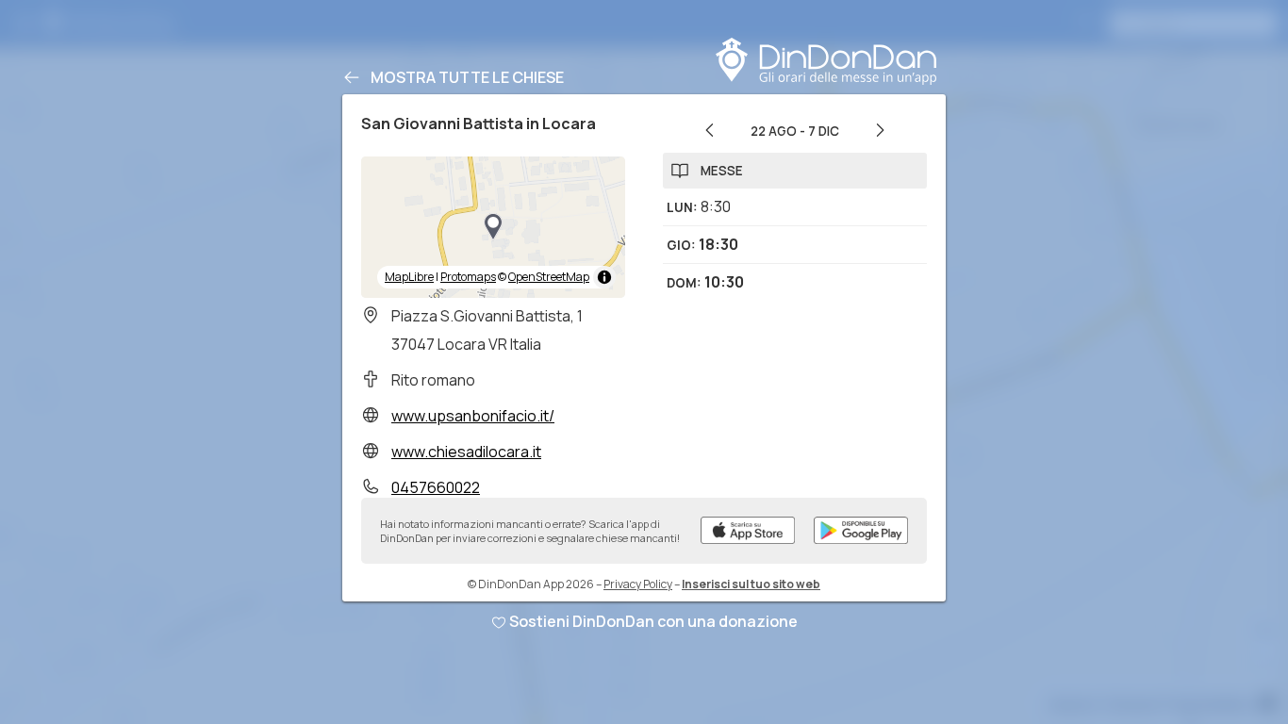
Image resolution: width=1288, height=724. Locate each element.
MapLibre (409, 277)
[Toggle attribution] (604, 277)
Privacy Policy (637, 584)
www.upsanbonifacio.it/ (472, 415)
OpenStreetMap (548, 277)
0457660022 (435, 487)
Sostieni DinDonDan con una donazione (653, 621)
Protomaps (468, 277)
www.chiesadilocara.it (466, 451)
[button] (493, 227)
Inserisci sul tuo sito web (751, 584)
